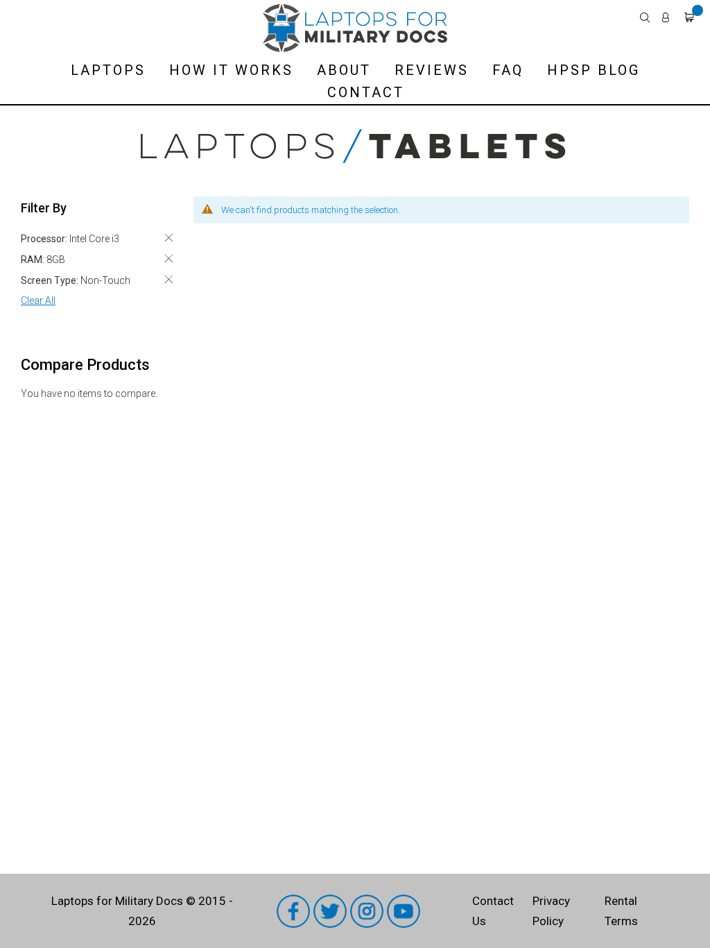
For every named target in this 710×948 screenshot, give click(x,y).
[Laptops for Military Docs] (355, 28)
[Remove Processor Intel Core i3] (168, 238)
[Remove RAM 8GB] (168, 258)
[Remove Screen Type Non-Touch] (168, 279)
